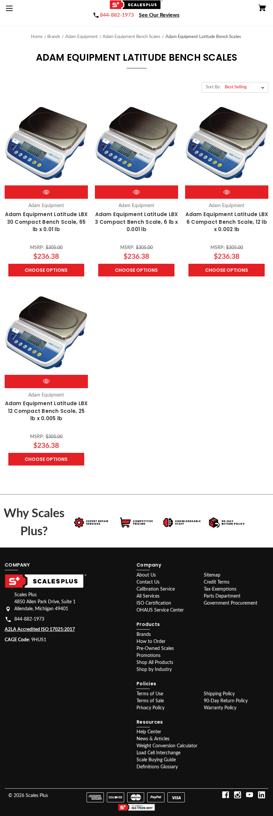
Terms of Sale (150, 701)
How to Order (150, 641)
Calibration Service (155, 589)
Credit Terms (216, 582)
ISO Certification (153, 603)
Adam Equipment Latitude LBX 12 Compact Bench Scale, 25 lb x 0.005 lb (46, 411)
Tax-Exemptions (220, 589)
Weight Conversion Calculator (166, 746)
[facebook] (225, 794)
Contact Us (147, 582)
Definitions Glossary (157, 767)
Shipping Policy (219, 694)
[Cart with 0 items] (262, 8)
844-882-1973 (29, 619)
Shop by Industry (154, 669)
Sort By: (213, 87)
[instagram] (237, 794)
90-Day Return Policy (226, 701)
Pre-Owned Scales (155, 648)
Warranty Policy (220, 708)
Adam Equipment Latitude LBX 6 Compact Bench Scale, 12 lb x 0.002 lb (226, 222)
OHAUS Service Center (160, 610)
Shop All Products (154, 662)
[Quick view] (46, 192)
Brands (143, 634)
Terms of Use (149, 694)
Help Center (148, 732)
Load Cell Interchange (158, 753)
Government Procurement (230, 603)
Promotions (148, 655)
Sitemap (212, 575)
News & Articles (152, 739)
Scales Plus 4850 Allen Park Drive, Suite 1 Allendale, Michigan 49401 (45, 602)
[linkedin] (261, 794)
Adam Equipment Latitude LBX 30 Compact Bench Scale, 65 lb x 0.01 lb (46, 222)
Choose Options (46, 270)
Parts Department (222, 596)
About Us (146, 575)
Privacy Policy (150, 708)
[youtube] (249, 794)
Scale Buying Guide (156, 760)
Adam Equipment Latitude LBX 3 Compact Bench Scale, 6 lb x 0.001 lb (136, 222)
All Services (147, 596)
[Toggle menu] (10, 10)
